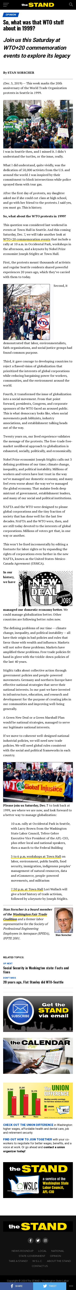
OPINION (55, 1255)
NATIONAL (57, 1250)
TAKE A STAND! (18, 1261)
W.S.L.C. (37, 1261)
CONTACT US (40, 1266)
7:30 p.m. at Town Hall (27, 889)
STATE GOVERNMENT (32, 1255)
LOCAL (42, 1250)
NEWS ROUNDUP (23, 1250)
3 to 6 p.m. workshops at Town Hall (36, 856)
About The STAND (59, 1261)
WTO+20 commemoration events (26, 239)
